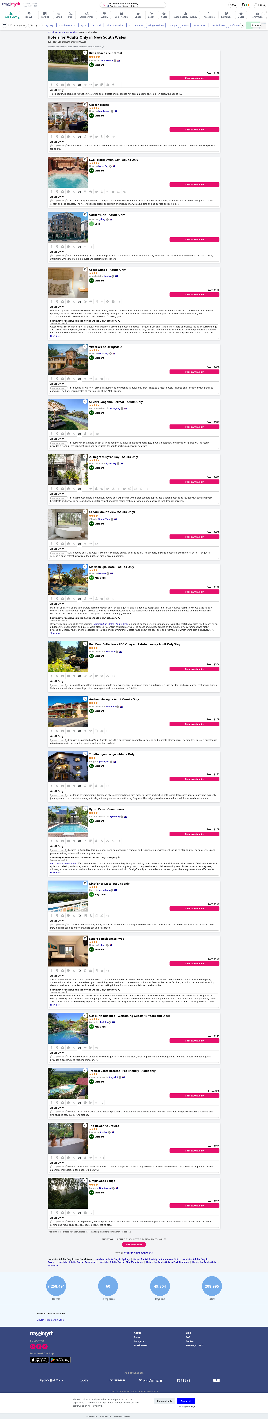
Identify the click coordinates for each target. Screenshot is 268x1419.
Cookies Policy (91, 1416)
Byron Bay (103, 166)
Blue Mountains (115, 25)
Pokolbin (110, 651)
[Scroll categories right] (264, 15)
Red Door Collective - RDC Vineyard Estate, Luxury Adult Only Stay (134, 644)
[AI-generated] (65, 146)
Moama (102, 573)
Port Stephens (135, 25)
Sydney (49, 25)
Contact (190, 1341)
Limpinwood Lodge (102, 1181)
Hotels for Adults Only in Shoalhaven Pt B (155, 1259)
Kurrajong (115, 408)
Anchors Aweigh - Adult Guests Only (114, 699)
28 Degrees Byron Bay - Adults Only (113, 457)
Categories (139, 1341)
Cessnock (96, 25)
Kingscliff (113, 1077)
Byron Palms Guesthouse (106, 809)
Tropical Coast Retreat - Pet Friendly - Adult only (122, 1071)
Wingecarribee (156, 25)
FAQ (188, 1337)
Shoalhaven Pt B (66, 25)
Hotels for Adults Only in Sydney (112, 1259)
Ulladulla (103, 1022)
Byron (83, 25)
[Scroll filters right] (241, 25)
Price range (16, 25)
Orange (173, 25)
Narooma (111, 706)
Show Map (256, 25)
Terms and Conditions (122, 1416)
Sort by (33, 25)
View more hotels (134, 1244)
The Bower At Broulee (104, 1126)
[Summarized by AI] (66, 323)
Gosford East (218, 25)
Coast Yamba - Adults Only (107, 270)
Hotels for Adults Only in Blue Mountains (121, 1262)
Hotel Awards (141, 1345)
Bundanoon (104, 111)
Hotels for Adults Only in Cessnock (76, 1262)
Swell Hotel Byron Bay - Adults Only (113, 160)
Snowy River (200, 25)
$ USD (233, 5)
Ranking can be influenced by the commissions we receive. (74, 46)
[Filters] (4, 25)
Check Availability (194, 78)
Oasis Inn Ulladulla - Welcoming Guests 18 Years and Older (129, 1016)
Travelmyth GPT (194, 1345)
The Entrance (106, 60)
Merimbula (104, 890)
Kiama (185, 25)
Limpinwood (105, 1188)
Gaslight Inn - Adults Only (107, 215)
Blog (188, 1332)
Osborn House (99, 105)
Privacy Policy (105, 1416)
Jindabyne (104, 761)
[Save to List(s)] (85, 53)
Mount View (104, 519)
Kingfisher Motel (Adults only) (109, 883)
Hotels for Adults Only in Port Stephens (167, 1262)
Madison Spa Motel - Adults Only (111, 567)
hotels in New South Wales (138, 1252)
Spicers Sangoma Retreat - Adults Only (116, 402)
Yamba (107, 276)
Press (137, 1337)
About (137, 1332)
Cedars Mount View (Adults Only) (112, 512)
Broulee (103, 1132)
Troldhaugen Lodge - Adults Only (111, 754)
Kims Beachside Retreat (105, 53)
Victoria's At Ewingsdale (105, 347)
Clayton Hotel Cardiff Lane (50, 1319)
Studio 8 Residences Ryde (106, 938)
